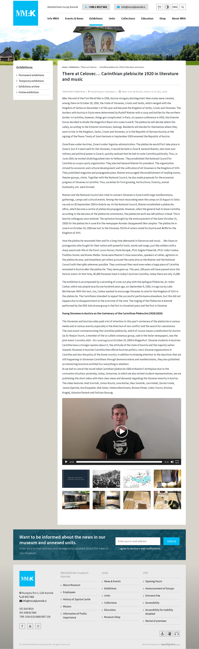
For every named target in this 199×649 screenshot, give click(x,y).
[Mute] (172, 461)
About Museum (71, 585)
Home (65, 67)
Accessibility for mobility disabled (159, 611)
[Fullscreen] (177, 461)
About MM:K (179, 18)
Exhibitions (96, 18)
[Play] (66, 461)
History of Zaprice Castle (76, 599)
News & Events (112, 581)
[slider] (119, 462)
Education (147, 18)
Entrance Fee (152, 595)
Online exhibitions (29, 92)
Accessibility (152, 602)
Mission (67, 606)
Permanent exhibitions (31, 75)
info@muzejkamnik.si (34, 601)
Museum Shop (112, 617)
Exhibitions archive (29, 86)
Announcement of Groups (159, 588)
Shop (163, 18)
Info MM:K (53, 18)
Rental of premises (155, 621)
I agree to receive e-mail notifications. (140, 548)
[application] (121, 431)
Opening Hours (153, 581)
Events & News (74, 18)
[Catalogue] (76, 478)
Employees (69, 592)
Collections (128, 18)
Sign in (171, 541)
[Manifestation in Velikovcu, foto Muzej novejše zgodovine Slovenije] (106, 478)
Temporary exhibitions (31, 81)
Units (112, 18)
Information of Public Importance (75, 615)
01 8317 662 (28, 597)
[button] (122, 431)
